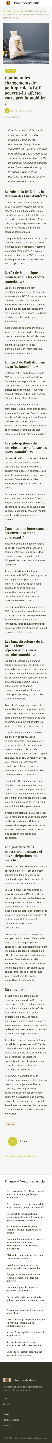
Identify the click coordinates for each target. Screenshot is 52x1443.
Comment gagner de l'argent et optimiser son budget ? (22, 1289)
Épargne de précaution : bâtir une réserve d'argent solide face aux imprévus (23, 1277)
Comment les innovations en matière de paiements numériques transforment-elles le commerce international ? (25, 1244)
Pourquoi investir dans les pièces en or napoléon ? (24, 1311)
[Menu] (45, 3)
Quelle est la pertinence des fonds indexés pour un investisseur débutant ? (25, 1300)
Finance (15, 11)
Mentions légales (11, 1420)
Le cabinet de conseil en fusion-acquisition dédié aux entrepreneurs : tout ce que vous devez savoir (25, 1217)
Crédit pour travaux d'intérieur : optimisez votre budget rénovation (23, 1266)
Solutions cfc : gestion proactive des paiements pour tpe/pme (24, 1353)
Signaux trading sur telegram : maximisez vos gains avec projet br (24, 1344)
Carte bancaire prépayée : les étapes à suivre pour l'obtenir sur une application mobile (25, 1322)
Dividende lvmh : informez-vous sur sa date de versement (24, 1257)
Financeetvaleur (26, 3)
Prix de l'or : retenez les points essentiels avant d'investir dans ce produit (23, 1229)
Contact (6, 1425)
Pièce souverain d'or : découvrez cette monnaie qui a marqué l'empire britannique (25, 1194)
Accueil (6, 11)
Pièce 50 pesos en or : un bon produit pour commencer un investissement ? (25, 1206)
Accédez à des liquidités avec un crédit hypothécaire (25, 1334)
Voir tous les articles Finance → (21, 1156)
